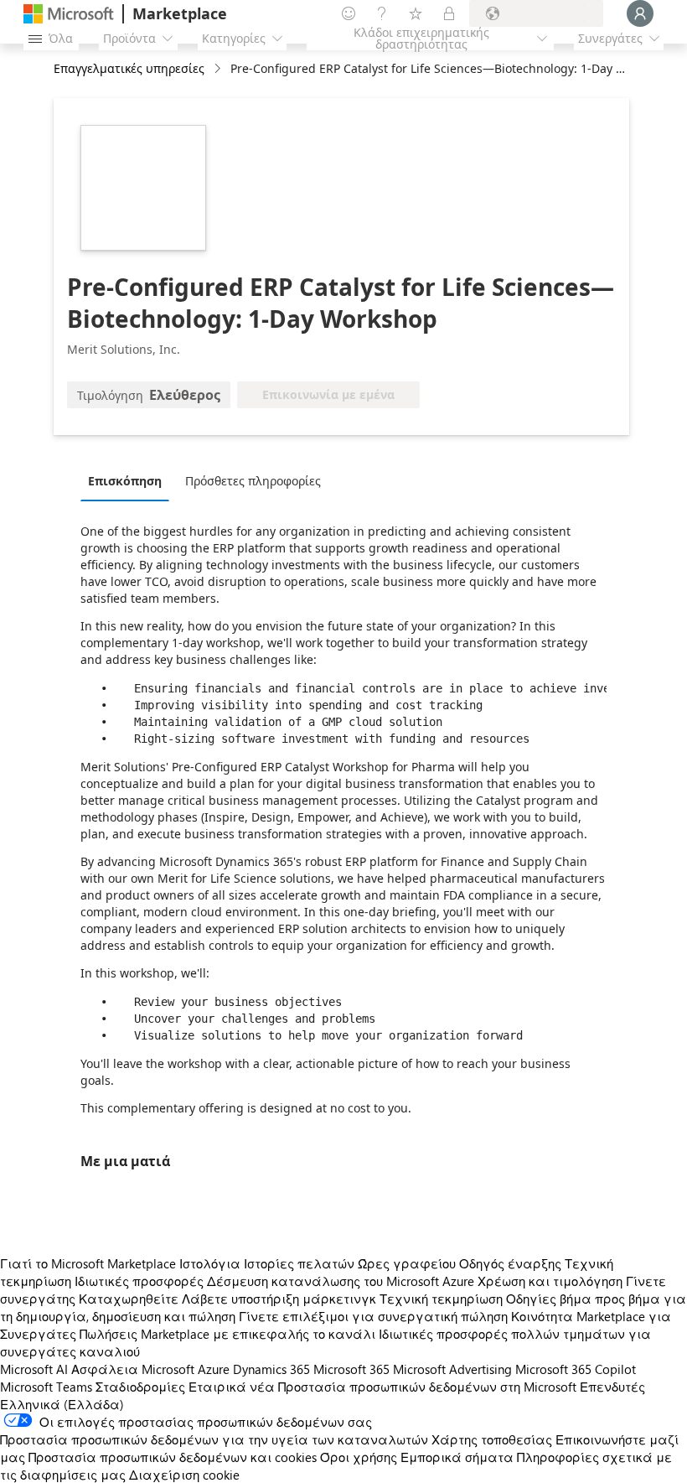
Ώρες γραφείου (407, 1263)
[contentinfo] (219, 69)
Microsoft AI (34, 1369)
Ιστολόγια (209, 1263)
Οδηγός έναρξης (510, 1263)
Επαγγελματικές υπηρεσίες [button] (129, 68)
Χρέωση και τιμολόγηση (550, 1281)
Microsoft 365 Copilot (575, 1369)
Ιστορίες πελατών (299, 1263)
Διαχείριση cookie (184, 1474)
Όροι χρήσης (358, 1457)
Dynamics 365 (271, 1369)
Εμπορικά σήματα (457, 1457)
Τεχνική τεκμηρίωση (441, 1298)
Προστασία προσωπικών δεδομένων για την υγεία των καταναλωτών (214, 1439)
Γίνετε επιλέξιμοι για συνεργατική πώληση (373, 1316)
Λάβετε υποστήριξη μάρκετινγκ (279, 1298)
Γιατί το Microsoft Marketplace (88, 1263)
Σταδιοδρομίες (140, 1386)
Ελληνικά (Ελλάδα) (62, 1404)
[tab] (129, 480)
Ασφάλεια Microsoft (132, 1369)
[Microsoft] (68, 13)
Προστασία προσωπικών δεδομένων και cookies (172, 1457)
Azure (214, 1369)
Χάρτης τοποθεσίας (491, 1439)
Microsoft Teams (46, 1386)
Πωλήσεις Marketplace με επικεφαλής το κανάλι (227, 1333)
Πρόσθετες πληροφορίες (253, 481)
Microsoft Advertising (452, 1369)
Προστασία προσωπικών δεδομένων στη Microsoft (427, 1386)
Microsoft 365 (351, 1369)
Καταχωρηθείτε (128, 1298)
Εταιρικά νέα (232, 1386)
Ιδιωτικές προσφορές (139, 1281)
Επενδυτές (612, 1386)
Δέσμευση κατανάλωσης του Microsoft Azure (342, 1281)
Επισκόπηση (125, 481)
